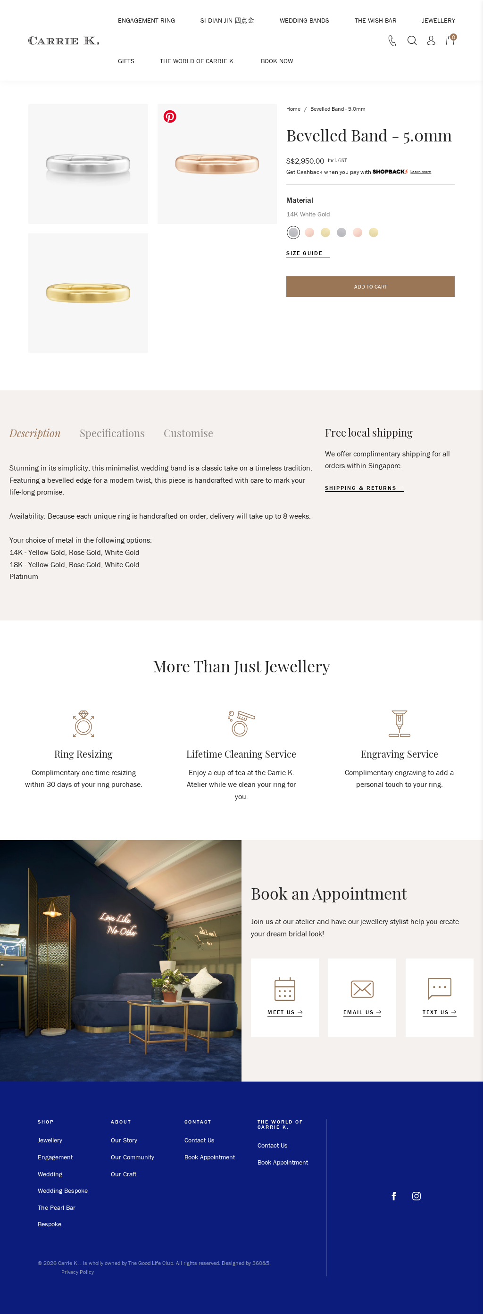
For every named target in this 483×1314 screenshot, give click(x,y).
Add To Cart (370, 286)
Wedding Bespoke (63, 1190)
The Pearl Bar (56, 1207)
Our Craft (123, 1174)
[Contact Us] (392, 43)
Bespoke (49, 1224)
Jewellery (50, 1140)
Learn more (420, 172)
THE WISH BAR (376, 20)
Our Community (132, 1157)
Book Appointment (209, 1157)
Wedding (50, 1174)
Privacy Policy (77, 1271)
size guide (305, 253)
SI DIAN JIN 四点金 (227, 20)
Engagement (55, 1157)
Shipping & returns (362, 488)
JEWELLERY (438, 20)
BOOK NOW (277, 61)
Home (293, 108)
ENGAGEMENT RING (146, 20)
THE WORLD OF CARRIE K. (197, 61)
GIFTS (126, 61)
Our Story (124, 1140)
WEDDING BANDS (304, 20)
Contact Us (199, 1140)
